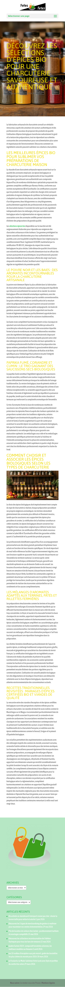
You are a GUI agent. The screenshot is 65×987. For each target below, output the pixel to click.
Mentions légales (48, 983)
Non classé (37, 93)
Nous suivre (14, 983)
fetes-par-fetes (15, 93)
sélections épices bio (17, 226)
